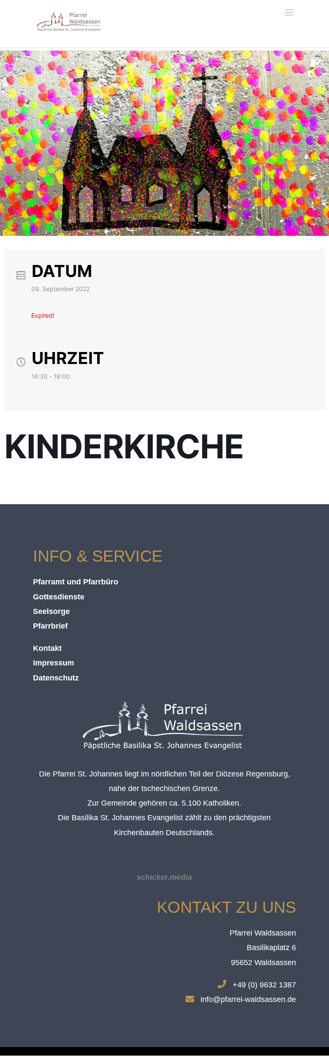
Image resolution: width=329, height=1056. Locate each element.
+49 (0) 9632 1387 (264, 985)
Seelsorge (51, 611)
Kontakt (47, 648)
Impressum (53, 663)
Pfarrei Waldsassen (263, 933)
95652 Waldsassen (263, 962)
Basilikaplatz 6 (271, 947)
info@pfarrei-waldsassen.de (248, 999)
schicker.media (164, 877)
